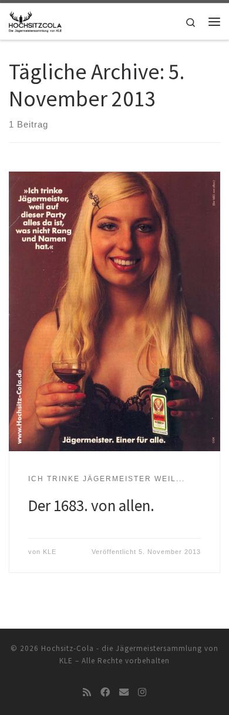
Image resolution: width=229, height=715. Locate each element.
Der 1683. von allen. (91, 505)
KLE (49, 551)
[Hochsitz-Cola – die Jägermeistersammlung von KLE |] (35, 20)
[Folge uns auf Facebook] (105, 692)
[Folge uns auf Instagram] (142, 692)
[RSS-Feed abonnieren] (87, 692)
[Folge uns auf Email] (124, 692)
